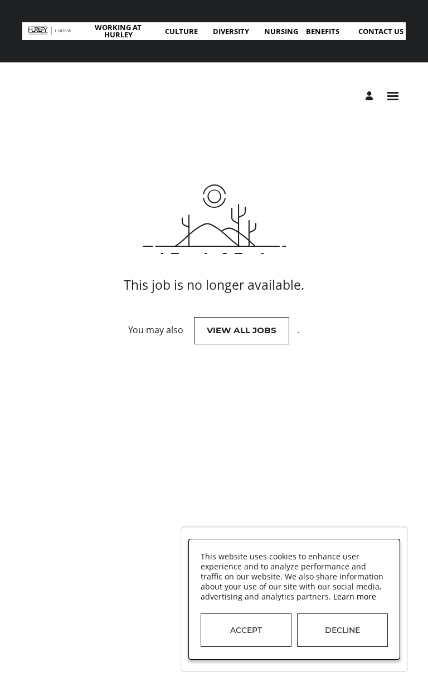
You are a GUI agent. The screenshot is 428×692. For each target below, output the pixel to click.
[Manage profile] (371, 96)
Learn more (354, 597)
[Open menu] (393, 96)
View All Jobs (241, 330)
